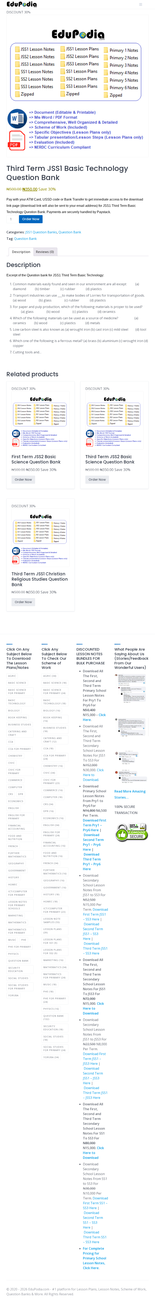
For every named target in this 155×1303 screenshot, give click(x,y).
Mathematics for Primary (17, 931)
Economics (15, 801)
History (13, 877)
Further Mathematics (17, 855)
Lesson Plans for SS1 (52, 941)
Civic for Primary (14, 771)
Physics (13, 953)
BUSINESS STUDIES (19, 724)
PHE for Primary (19, 946)
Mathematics (17, 922)
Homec (12, 884)
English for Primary (16, 817)
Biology (14, 710)
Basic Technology (17, 702)
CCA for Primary (19, 748)
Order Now (30, 219)
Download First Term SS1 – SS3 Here (95, 1203)
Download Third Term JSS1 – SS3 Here (95, 948)
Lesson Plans (52, 931)
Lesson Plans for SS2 (52, 951)
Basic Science (17, 682)
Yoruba (13, 995)
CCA (10, 741)
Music (12, 939)
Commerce (15, 780)
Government (17, 870)
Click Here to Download (93, 775)
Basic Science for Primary (17, 691)
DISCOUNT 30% (36, 429)
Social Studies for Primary (18, 986)
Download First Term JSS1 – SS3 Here (95, 914)
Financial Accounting (16, 827)
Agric (12, 675)
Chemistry (15, 755)
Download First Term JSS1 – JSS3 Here (94, 1059)
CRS (10, 794)
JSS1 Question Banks (41, 232)
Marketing (15, 915)
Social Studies (18, 978)
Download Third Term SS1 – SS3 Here (95, 1237)
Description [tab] (21, 252)
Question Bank (70, 232)
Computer (15, 787)
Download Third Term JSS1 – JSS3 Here (95, 1093)
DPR (20, 794)
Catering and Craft (17, 733)
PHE (23, 939)
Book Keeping (17, 717)
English (13, 808)
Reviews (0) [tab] (45, 252)
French (13, 846)
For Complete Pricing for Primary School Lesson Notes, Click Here (94, 1258)
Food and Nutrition (15, 837)
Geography (16, 863)
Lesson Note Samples (52, 920)
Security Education (15, 969)
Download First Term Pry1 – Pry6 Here (94, 825)
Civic (11, 762)
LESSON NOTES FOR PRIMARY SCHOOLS (17, 905)
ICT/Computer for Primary (17, 893)
